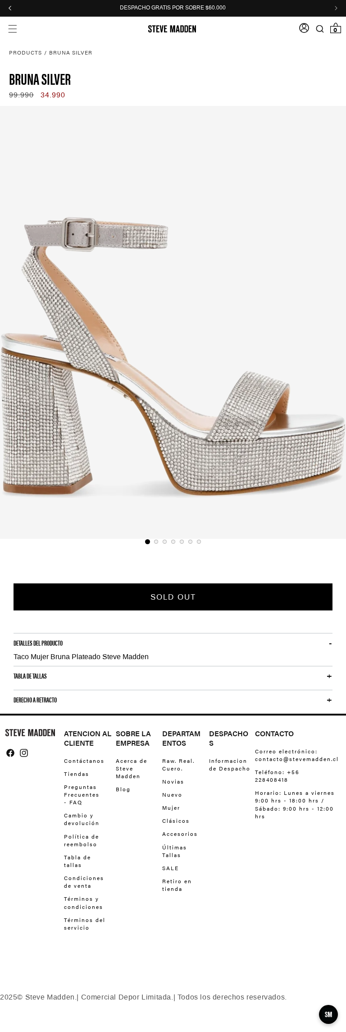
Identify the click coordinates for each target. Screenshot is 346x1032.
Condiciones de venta (84, 882)
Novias (173, 781)
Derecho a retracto (35, 700)
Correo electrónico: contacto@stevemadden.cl (294, 755)
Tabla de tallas (77, 861)
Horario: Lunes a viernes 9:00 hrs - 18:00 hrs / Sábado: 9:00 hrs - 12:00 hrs (295, 804)
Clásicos (176, 820)
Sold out (173, 597)
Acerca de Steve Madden (131, 768)
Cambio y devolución (82, 819)
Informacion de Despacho (229, 764)
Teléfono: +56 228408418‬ (277, 776)
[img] (10, 753)
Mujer (171, 807)
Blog (123, 789)
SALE (170, 868)
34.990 (53, 95)
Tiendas (76, 774)
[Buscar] (320, 29)
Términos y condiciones (83, 902)
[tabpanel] (173, 322)
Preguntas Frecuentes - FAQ (82, 794)
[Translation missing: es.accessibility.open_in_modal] (173, 322)
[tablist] (173, 542)
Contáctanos (84, 761)
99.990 (21, 95)
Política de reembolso (81, 840)
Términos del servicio (84, 923)
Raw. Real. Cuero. (178, 764)
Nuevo (172, 794)
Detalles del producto (38, 643)
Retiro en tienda (177, 885)
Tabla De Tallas (30, 676)
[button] (12, 29)
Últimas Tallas (174, 851)
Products (25, 52)
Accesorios (180, 834)
